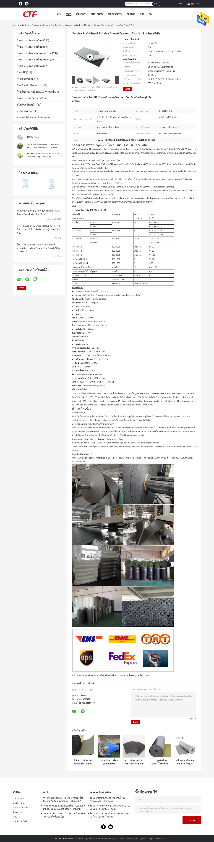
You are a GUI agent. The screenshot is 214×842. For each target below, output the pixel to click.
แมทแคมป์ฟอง (25, 111)
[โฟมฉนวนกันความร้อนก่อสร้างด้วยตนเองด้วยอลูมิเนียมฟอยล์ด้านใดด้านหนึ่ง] (83, 746)
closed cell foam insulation (116, 675)
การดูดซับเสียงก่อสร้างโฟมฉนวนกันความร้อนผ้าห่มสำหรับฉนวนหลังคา (160, 762)
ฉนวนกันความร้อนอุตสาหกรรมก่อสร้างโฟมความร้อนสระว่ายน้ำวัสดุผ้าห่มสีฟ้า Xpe (108, 762)
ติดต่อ (127, 89)
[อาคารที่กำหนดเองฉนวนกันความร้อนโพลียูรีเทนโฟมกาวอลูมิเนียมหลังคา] (20, 155)
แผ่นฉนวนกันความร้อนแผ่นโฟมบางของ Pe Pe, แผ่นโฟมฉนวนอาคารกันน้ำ (185, 762)
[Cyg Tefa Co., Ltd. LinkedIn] (26, 4)
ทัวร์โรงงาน (97, 14)
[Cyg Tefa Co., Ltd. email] (21, 279)
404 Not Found (33, 137)
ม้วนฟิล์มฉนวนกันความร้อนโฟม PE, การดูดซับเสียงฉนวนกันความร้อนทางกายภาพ (64, 807)
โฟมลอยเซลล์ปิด (26, 78)
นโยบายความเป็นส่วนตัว (63, 839)
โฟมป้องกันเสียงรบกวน (29, 85)
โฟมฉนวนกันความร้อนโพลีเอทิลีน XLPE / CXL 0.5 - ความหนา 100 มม (110, 807)
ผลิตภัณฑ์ (25, 25)
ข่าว (142, 14)
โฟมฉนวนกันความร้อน (30, 40)
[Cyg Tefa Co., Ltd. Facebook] (20, 4)
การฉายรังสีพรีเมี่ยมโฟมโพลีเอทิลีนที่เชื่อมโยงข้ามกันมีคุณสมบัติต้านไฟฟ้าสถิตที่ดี (63, 799)
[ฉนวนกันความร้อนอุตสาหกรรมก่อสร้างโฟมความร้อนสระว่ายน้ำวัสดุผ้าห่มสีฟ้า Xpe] (109, 746)
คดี (150, 14)
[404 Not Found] (20, 137)
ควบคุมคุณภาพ (114, 14)
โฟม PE (21, 72)
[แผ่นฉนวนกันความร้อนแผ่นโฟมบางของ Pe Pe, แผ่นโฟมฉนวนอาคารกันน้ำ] (185, 746)
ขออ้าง (181, 4)
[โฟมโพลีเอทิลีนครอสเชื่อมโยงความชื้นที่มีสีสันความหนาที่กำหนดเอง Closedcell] (20, 146)
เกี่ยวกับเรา (81, 14)
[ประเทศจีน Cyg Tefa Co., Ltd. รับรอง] (26, 184)
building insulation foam (139, 675)
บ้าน (59, 14)
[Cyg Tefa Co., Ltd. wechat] (37, 279)
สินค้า (68, 14)
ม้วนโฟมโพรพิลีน (26, 104)
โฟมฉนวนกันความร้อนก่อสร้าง (47, 25)
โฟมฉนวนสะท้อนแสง (29, 98)
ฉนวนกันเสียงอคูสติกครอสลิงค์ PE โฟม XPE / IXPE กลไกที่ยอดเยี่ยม (64, 815)
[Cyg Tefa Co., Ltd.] (30, 14)
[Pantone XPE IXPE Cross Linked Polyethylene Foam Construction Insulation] (90, 57)
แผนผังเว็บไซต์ (20, 821)
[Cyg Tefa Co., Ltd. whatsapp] (29, 279)
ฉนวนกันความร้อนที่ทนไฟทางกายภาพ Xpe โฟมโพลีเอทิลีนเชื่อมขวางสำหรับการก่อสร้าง (134, 762)
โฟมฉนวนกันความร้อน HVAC (33, 59)
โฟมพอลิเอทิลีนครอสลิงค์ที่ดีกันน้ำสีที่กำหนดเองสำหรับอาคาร (107, 799)
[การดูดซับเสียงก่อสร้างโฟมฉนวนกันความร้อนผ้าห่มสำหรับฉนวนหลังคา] (160, 746)
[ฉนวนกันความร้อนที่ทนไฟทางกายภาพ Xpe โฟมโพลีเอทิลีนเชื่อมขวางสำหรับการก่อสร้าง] (134, 746)
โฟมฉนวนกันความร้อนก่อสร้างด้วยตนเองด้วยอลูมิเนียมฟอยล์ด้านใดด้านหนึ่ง (83, 762)
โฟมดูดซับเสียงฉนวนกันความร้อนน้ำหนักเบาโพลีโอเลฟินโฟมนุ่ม (110, 815)
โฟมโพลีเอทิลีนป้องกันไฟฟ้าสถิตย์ (35, 91)
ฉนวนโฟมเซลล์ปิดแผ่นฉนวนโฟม (90, 675)
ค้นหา (156, 4)
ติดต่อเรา (131, 14)
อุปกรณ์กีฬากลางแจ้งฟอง (31, 117)
